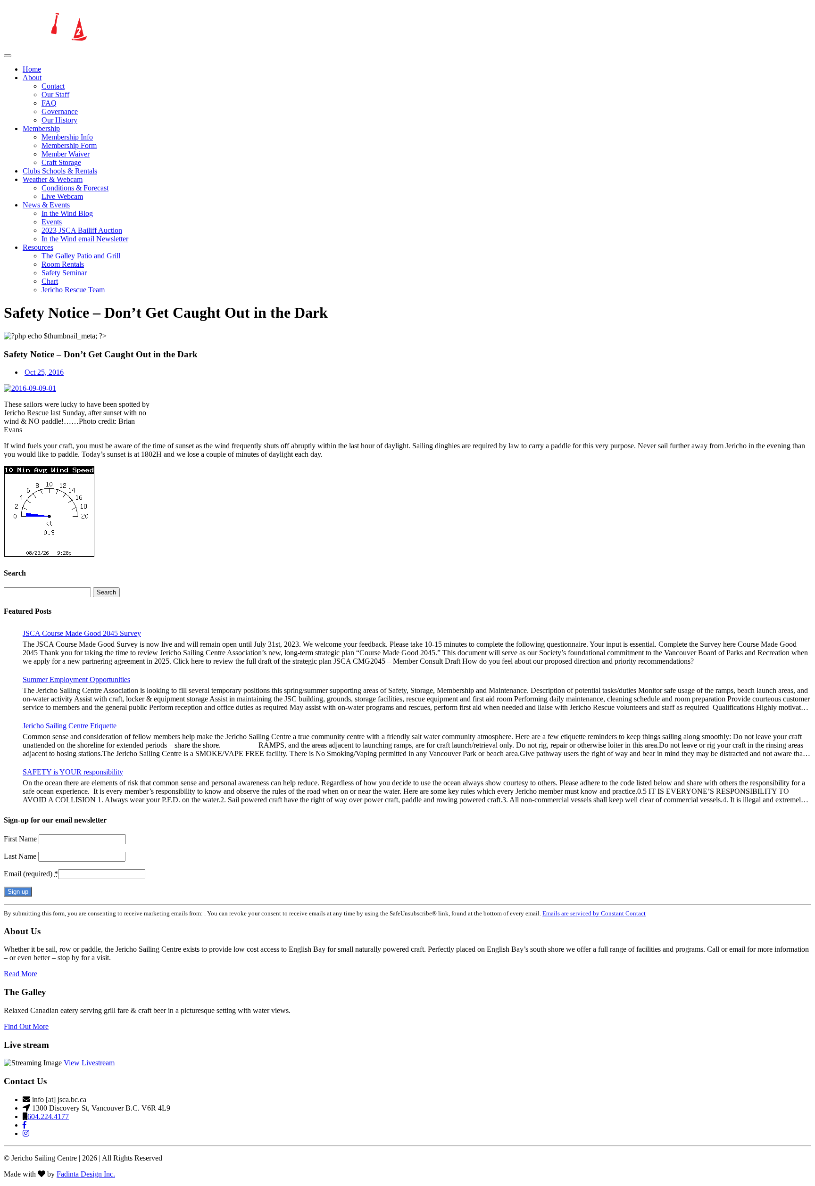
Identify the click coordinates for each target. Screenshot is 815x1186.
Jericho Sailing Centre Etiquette (69, 726)
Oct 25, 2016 (44, 372)
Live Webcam (62, 196)
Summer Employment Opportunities (76, 679)
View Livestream (89, 1063)
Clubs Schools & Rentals (60, 171)
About (32, 78)
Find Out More (26, 1026)
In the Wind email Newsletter (85, 239)
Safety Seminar (64, 273)
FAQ (49, 103)
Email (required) (31, 874)
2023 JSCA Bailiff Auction (82, 230)
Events (52, 222)
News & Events (46, 205)
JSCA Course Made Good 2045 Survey (82, 633)
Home (32, 69)
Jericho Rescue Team (73, 290)
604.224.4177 (48, 1116)
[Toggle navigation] (7, 55)
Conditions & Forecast (75, 188)
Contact (53, 86)
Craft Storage (61, 162)
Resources (38, 247)
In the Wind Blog (67, 213)
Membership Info (67, 137)
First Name (21, 839)
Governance (60, 111)
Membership (41, 128)
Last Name (21, 856)
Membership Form (69, 145)
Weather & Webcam (53, 179)
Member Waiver (66, 154)
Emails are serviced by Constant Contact (594, 913)
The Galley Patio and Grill (81, 256)
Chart (50, 281)
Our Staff (55, 95)
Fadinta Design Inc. (86, 1174)
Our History (59, 120)
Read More (20, 974)
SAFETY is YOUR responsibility (73, 772)
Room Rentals (63, 264)
